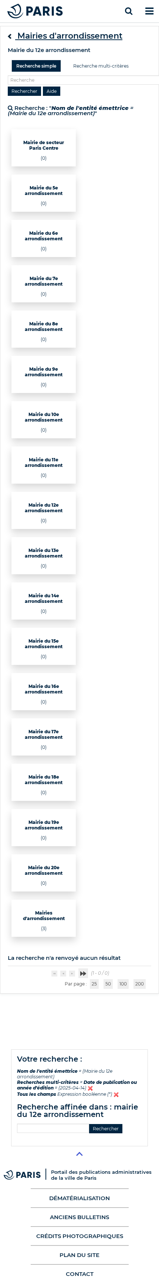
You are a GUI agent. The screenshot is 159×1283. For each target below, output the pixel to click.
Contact (80, 1273)
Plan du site (79, 1254)
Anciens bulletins (79, 1217)
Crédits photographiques (79, 1236)
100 (123, 984)
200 (139, 984)
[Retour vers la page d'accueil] (35, 11)
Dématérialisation (79, 1198)
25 (94, 984)
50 (108, 984)
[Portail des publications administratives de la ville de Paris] (27, 1175)
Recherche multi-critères (101, 66)
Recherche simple (36, 66)
